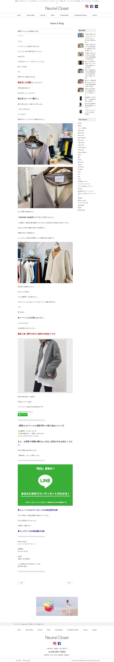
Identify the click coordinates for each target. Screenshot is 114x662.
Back (21, 582)
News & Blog (30, 15)
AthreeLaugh (97, 660)
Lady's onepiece (82, 152)
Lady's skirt (81, 130)
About (53, 15)
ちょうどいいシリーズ (84, 183)
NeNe (79, 154)
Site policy (18, 660)
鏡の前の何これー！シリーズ (85, 191)
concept (80, 188)
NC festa (80, 169)
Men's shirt (81, 135)
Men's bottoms (82, 137)
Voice (79, 179)
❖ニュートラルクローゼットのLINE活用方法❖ (38, 510)
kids (79, 176)
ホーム (17, 624)
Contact (94, 630)
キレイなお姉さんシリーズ (85, 186)
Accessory (80, 162)
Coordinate (81, 167)
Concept (42, 15)
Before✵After (81, 210)
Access (94, 15)
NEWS (79, 125)
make (79, 171)
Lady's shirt (81, 145)
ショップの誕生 (82, 128)
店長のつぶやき (82, 200)
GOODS (80, 198)
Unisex (79, 123)
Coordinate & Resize (80, 15)
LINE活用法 (81, 205)
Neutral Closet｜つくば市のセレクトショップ (57, 8)
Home (19, 15)
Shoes (79, 159)
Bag (79, 157)
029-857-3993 (58, 651)
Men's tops (81, 140)
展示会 (79, 207)
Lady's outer (81, 142)
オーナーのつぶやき (83, 202)
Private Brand (64, 15)
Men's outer (81, 133)
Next (69, 582)
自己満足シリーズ (82, 181)
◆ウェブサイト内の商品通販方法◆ (31, 531)
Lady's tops (81, 150)
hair (79, 174)
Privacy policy (26, 660)
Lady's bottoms (82, 147)
